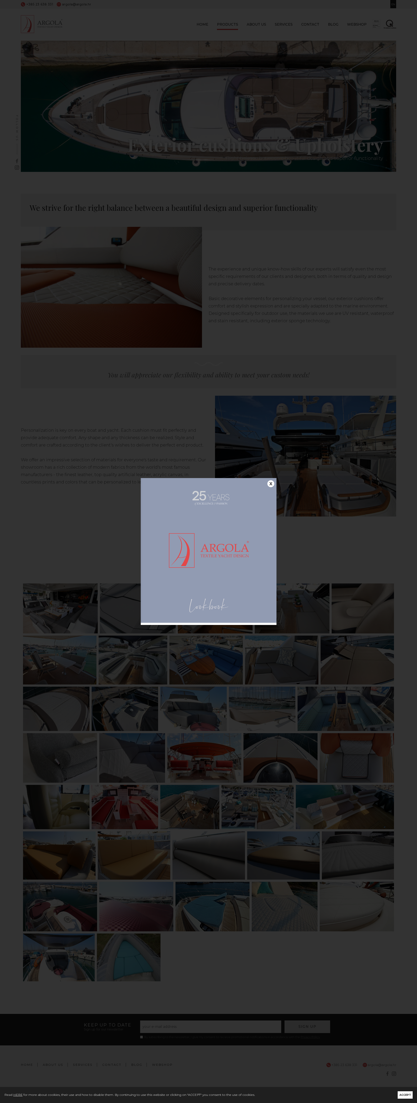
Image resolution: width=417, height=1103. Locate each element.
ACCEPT (405, 1094)
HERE (18, 1095)
